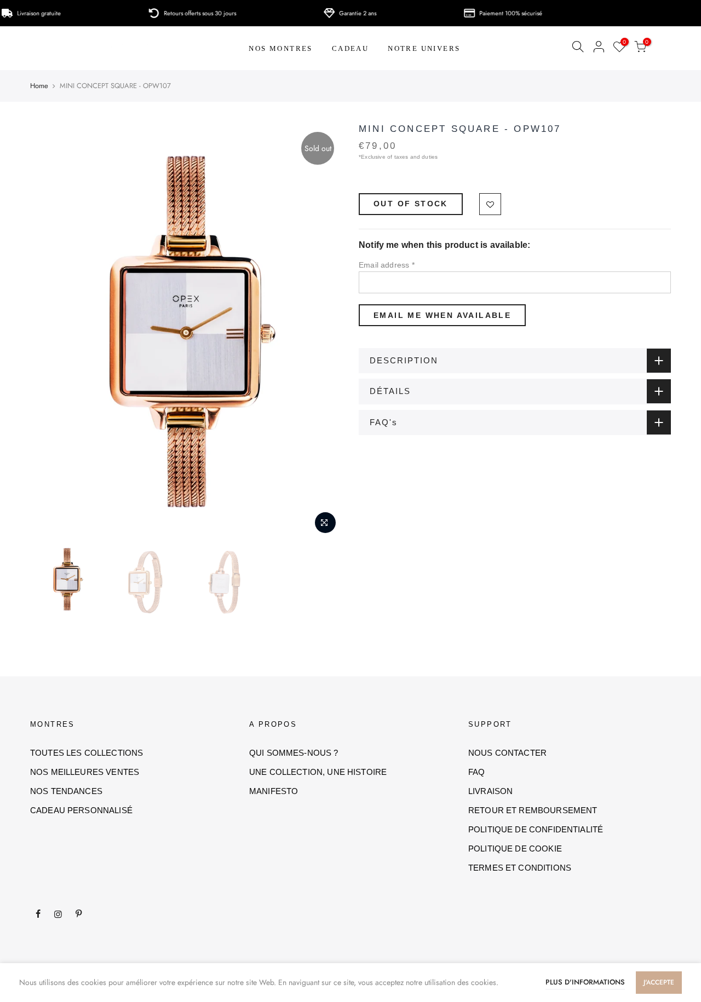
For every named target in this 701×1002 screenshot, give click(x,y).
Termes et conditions (519, 867)
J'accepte (658, 982)
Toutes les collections (86, 752)
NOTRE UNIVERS (424, 48)
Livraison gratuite (22, 13)
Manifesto (273, 791)
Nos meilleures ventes (84, 772)
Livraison (490, 791)
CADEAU (350, 48)
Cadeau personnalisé (81, 810)
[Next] (323, 331)
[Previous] (49, 331)
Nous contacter (507, 752)
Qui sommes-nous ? (293, 752)
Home (39, 86)
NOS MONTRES (280, 48)
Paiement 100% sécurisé (494, 13)
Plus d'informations (585, 982)
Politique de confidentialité (535, 829)
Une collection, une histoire (318, 772)
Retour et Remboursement (532, 810)
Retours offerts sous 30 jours (183, 13)
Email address (387, 264)
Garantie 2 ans (341, 13)
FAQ (476, 772)
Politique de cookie (515, 848)
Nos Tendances (66, 791)
